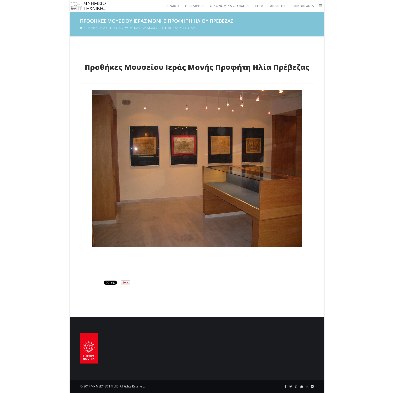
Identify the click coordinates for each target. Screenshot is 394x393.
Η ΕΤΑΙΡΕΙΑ (194, 6)
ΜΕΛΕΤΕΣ (277, 6)
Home (91, 28)
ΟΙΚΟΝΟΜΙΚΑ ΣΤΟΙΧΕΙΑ (229, 6)
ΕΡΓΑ (259, 6)
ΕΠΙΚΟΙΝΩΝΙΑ (303, 6)
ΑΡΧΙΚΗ (172, 6)
